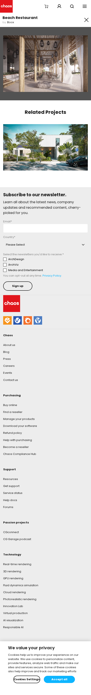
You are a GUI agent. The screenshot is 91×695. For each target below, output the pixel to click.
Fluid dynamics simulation (20, 585)
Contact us (10, 380)
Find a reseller (12, 412)
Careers (9, 366)
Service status (12, 493)
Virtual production (15, 613)
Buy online (10, 405)
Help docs (10, 500)
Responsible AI (13, 627)
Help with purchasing (17, 440)
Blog (6, 352)
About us (9, 345)
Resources (10, 479)
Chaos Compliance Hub (19, 454)
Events (7, 373)
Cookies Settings (27, 679)
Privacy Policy (52, 276)
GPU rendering (13, 578)
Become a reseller (16, 447)
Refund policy (12, 433)
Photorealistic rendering (19, 599)
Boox (10, 22)
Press (7, 359)
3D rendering (12, 571)
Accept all (59, 679)
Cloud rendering (14, 592)
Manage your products (19, 419)
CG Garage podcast (17, 539)
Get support (11, 486)
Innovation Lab (13, 606)
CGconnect (11, 532)
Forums (8, 507)
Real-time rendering (17, 564)
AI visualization (13, 620)
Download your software (20, 426)
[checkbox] (42, 264)
